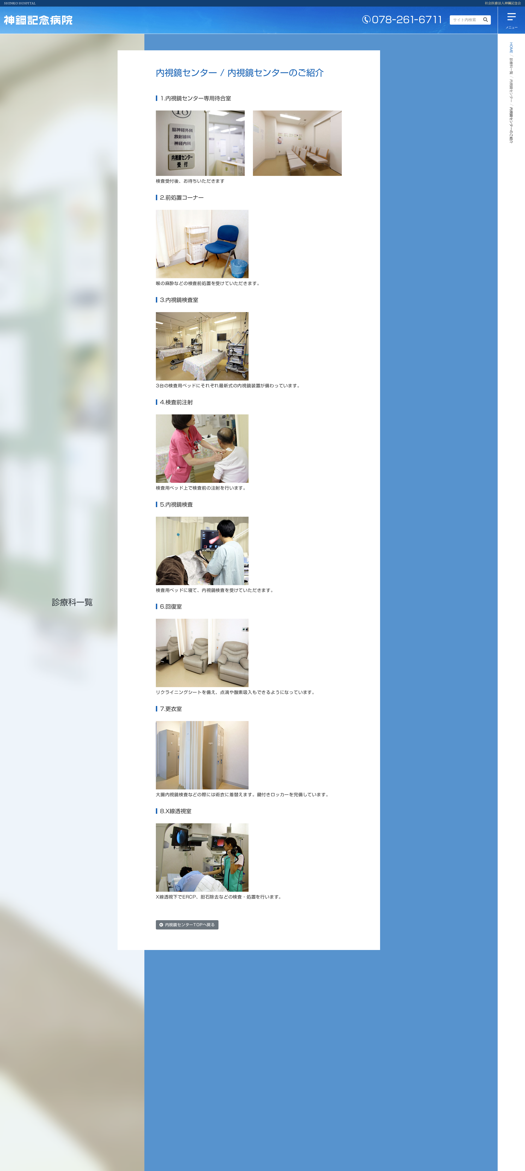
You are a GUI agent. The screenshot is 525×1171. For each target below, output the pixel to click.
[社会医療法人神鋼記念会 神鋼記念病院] (38, 20)
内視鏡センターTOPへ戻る (189, 925)
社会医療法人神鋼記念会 (503, 3)
